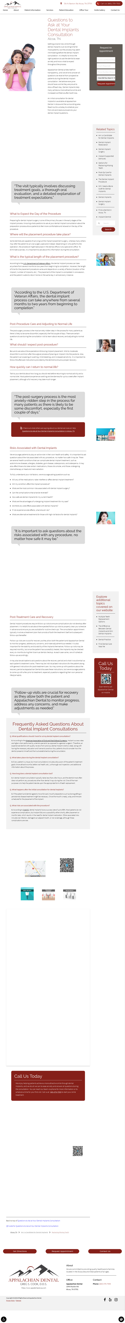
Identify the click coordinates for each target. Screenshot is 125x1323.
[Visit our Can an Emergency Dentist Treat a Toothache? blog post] (105, 351)
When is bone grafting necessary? (25, 601)
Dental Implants (105, 197)
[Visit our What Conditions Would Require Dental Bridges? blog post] (105, 440)
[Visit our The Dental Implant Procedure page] (48, 900)
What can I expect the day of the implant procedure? (33, 566)
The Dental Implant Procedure (106, 180)
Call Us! (110, 4)
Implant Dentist (105, 217)
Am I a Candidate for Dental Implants (106, 136)
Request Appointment (62, 1251)
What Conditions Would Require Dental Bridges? (103, 451)
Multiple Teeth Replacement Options (104, 619)
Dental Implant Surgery (105, 150)
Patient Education (66, 10)
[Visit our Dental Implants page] (27, 900)
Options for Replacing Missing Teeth (106, 165)
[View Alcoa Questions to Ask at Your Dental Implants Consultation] (21, 90)
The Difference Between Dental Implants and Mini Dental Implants (106, 630)
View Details (31, 1202)
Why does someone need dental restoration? (30, 592)
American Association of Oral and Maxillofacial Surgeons (46, 740)
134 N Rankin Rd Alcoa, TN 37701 (77, 4)
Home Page (56, 1138)
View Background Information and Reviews (41, 1198)
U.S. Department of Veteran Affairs (36, 263)
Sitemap (18, 1300)
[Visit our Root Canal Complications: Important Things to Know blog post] (105, 265)
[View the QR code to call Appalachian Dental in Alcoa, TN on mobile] (106, 683)
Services (49, 10)
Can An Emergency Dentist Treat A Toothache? (105, 361)
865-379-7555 (55, 1092)
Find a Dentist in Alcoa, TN (105, 211)
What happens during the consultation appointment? (34, 562)
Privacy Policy (10, 1300)
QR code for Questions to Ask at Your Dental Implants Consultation (32, 1226)
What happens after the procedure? (26, 571)
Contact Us (115, 10)
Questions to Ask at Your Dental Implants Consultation (39, 1220)
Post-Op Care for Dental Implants (105, 173)
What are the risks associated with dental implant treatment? (37, 576)
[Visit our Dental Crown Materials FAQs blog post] (105, 524)
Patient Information (33, 10)
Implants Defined (54, 1124)
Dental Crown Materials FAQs (102, 532)
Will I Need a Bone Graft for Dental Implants (106, 188)
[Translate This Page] (121, 1319)
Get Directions (20, 1251)
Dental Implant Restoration (105, 143)
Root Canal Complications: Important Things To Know (106, 275)
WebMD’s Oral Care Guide (29, 1145)
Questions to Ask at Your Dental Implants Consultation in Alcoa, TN (48, 431)
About (16, 10)
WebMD (26, 810)
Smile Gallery (99, 10)
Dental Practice (105, 639)
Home (5, 10)
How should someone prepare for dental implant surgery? (35, 596)
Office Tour (83, 10)
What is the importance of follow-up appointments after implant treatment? (43, 580)
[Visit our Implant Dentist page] (69, 900)
